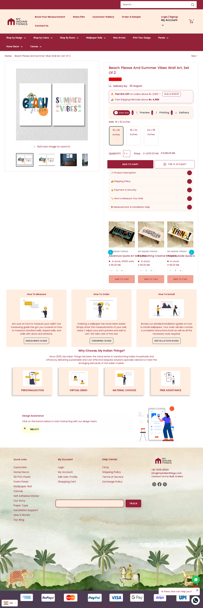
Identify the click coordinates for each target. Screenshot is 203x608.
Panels (161, 38)
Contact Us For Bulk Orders (167, 476)
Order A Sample (131, 16)
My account (169, 20)
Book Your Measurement (50, 16)
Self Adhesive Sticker (26, 496)
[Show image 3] (68, 160)
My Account (65, 472)
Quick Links (20, 459)
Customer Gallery (103, 16)
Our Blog (18, 520)
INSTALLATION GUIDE (166, 340)
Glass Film (79, 16)
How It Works (21, 515)
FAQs (105, 467)
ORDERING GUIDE (101, 340)
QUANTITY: (115, 153)
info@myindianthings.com (166, 473)
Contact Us (41, 25)
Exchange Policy (112, 481)
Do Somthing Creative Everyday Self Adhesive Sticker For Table (158, 256)
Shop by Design (14, 38)
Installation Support (25, 510)
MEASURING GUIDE (36, 340)
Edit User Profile (67, 477)
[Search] (193, 4)
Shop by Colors (41, 38)
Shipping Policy (111, 472)
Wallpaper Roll (22, 486)
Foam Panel (20, 481)
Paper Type (20, 505)
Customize (20, 467)
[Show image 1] (24, 160)
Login (61, 467)
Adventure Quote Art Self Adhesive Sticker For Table (128, 256)
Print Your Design (142, 38)
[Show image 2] (46, 160)
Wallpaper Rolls (94, 38)
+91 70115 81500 (160, 469)
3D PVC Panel (21, 477)
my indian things (118, 251)
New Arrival (119, 38)
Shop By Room (67, 38)
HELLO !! (31, 429)
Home (8, 56)
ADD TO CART (130, 164)
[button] (110, 252)
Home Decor (12, 46)
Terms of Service (112, 477)
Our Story (19, 501)
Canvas (34, 46)
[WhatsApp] (196, 580)
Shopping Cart (67, 481)
